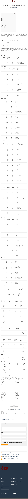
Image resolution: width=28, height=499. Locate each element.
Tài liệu (2, 484)
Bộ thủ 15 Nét (3, 28)
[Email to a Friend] (14, 406)
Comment (2, 426)
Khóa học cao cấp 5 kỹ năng (14, 478)
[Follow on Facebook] (12, 493)
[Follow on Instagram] (13, 493)
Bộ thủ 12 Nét (4, 25)
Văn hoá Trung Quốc (3, 488)
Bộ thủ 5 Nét (2, 20)
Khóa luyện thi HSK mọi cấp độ (14, 481)
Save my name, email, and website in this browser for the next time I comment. (13, 442)
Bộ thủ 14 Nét (3, 27)
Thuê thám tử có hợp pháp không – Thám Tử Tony (8, 452)
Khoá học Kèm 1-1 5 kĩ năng (14, 484)
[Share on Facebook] (12, 406)
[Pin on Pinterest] (16, 406)
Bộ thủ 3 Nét (2, 18)
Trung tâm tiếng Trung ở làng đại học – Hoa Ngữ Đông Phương (10, 458)
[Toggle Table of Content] (14, 14)
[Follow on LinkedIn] (15, 493)
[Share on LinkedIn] (17, 406)
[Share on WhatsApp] (10, 406)
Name (2, 432)
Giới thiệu (2, 478)
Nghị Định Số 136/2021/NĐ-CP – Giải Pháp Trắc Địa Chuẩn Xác (10, 454)
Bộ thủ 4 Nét (2, 19)
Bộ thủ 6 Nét (2, 21)
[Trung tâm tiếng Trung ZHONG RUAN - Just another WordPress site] (14, 1)
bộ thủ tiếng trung (18, 409)
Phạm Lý (17, 7)
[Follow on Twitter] (14, 493)
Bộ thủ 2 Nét (2, 17)
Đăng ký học (2, 481)
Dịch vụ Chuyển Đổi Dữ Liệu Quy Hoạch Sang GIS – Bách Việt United (11, 456)
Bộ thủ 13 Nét (3, 26)
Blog (14, 4)
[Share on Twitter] (13, 406)
